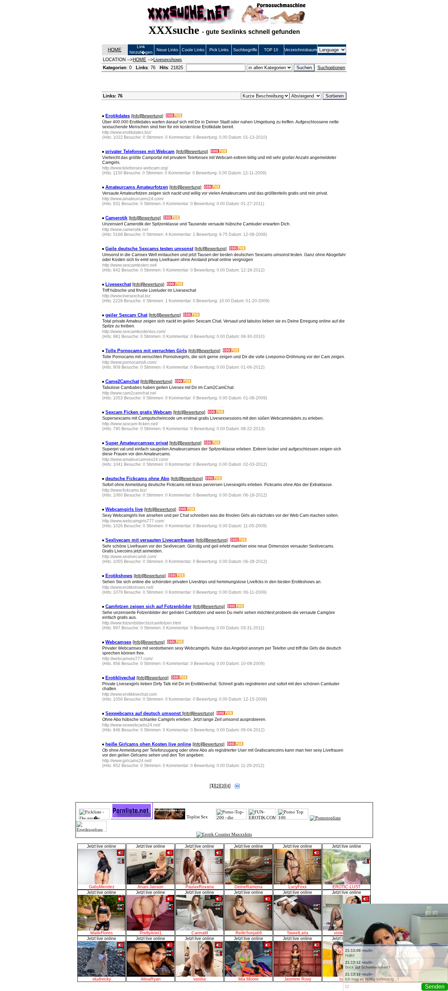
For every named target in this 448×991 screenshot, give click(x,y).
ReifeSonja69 (249, 933)
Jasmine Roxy (297, 979)
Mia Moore (248, 979)
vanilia (199, 979)
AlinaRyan (151, 979)
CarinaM (199, 933)
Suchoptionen (331, 67)
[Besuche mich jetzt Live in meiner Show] (101, 882)
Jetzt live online (101, 846)
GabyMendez (101, 886)
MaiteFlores (101, 933)
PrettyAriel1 (151, 933)
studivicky (101, 979)
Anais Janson (150, 886)
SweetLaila (297, 933)
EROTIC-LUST (346, 886)
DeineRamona (248, 886)
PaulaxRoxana (200, 886)
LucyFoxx (297, 886)
